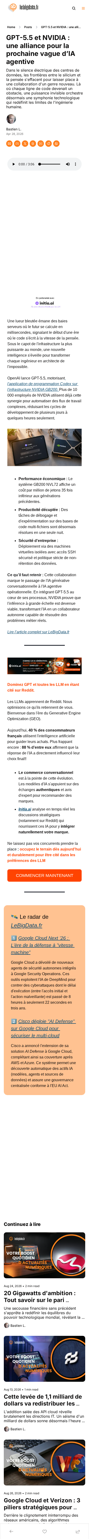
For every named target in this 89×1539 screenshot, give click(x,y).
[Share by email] (9, 143)
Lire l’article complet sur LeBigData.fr (38, 632)
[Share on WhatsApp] (56, 143)
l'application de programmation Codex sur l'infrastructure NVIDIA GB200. (42, 384)
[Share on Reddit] (48, 143)
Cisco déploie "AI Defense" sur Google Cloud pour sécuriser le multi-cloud (43, 1028)
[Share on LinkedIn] (40, 143)
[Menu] (83, 8)
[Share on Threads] (33, 143)
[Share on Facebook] (17, 143)
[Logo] (21, 8)
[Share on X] (25, 143)
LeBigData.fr (26, 925)
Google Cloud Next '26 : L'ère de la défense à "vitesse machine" (43, 945)
